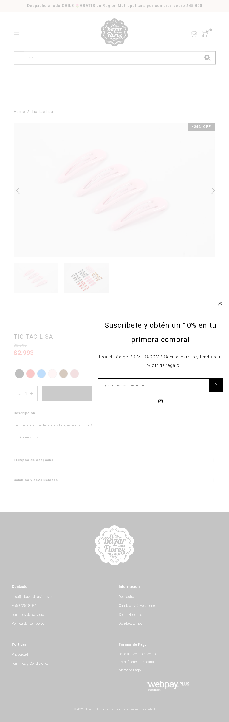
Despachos (127, 597)
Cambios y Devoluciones (138, 606)
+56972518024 (24, 606)
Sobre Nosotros (130, 615)
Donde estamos (131, 623)
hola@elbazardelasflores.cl (32, 597)
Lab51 (151, 709)
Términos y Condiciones (30, 663)
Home (19, 111)
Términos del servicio (28, 615)
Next (211, 190)
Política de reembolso (28, 623)
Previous (18, 190)
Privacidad (20, 655)
